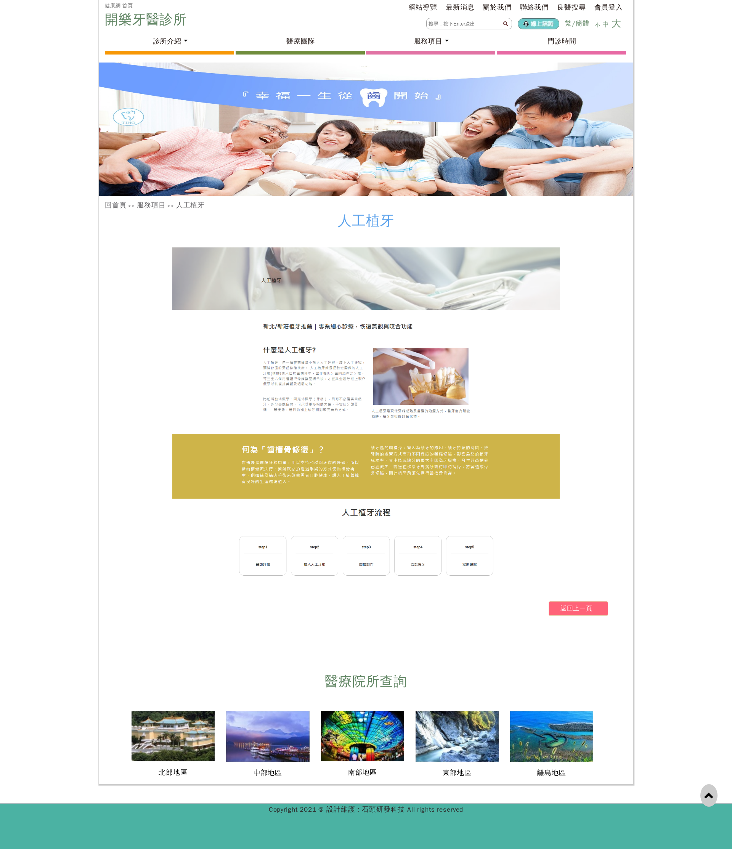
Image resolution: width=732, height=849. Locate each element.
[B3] (366, 129)
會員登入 (608, 7)
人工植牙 (190, 205)
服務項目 (151, 205)
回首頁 (116, 205)
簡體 (582, 23)
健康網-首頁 (119, 5)
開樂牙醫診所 (148, 19)
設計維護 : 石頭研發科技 (366, 809)
